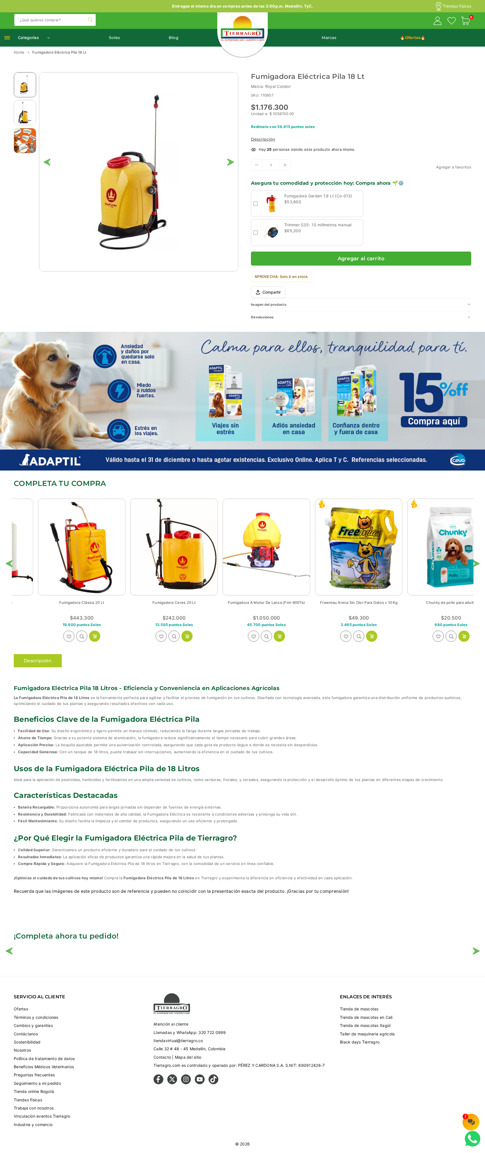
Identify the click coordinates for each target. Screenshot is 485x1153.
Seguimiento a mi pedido (37, 1083)
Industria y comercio (33, 1124)
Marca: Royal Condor (271, 86)
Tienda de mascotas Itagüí (365, 1025)
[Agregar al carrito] (70, 636)
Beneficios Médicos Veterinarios (44, 1066)
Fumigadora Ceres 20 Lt (57, 602)
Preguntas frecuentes (34, 1074)
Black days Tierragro (359, 1042)
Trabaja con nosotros (34, 1108)
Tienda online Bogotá (34, 1091)
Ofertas (21, 1008)
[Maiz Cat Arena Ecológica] (427, 547)
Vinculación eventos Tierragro (42, 1116)
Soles (114, 37)
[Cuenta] (438, 21)
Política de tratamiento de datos (44, 1058)
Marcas (329, 37)
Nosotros (22, 1050)
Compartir (271, 292)
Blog (174, 37)
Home (19, 52)
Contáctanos (26, 1033)
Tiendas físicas (457, 6)
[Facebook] (158, 1082)
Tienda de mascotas (359, 1008)
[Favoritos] (452, 21)
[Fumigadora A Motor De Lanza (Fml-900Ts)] (150, 547)
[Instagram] (186, 1082)
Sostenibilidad (27, 1042)
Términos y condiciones (36, 1017)
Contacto (162, 1057)
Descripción (263, 139)
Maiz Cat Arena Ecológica (427, 602)
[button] (466, 21)
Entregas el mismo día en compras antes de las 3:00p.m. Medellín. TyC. (242, 6)
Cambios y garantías (33, 1025)
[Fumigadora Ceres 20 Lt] (58, 547)
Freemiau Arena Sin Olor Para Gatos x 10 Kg (242, 602)
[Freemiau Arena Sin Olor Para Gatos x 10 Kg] (242, 547)
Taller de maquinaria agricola (367, 1033)
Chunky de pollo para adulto (335, 602)
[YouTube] (200, 1082)
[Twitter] (172, 1082)
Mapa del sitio (188, 1057)
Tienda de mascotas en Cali (366, 1017)
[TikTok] (213, 1082)
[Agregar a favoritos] (45, 636)
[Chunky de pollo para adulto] (335, 547)
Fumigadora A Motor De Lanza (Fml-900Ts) (150, 602)
